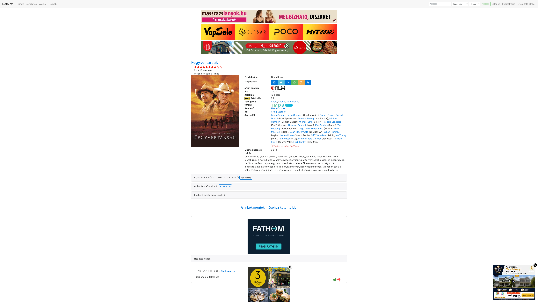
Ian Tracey (341, 135)
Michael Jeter (306, 121)
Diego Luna (304, 128)
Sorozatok (31, 4)
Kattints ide (225, 186)
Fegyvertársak (204, 62)
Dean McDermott (299, 131)
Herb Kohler (299, 142)
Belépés (496, 4)
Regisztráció (508, 4)
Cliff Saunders (318, 135)
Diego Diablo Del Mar (309, 138)
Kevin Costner (278, 108)
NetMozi (7, 4)
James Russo (287, 135)
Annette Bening (306, 118)
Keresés (485, 4)
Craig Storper (278, 111)
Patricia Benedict (332, 121)
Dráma (281, 101)
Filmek (20, 4)
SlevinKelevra (228, 271)
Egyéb (53, 4)
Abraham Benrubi (297, 125)
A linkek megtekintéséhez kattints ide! (269, 207)
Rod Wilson (285, 138)
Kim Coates (321, 125)
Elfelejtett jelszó (526, 4)
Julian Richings (331, 131)
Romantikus (293, 101)
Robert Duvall (327, 115)
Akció (274, 101)
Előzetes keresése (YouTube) (285, 146)
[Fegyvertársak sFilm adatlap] (278, 88)
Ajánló (42, 4)
